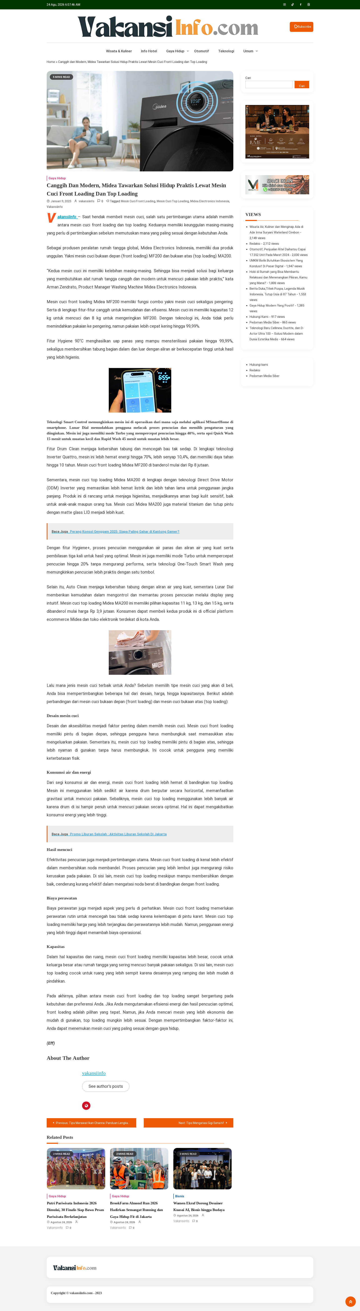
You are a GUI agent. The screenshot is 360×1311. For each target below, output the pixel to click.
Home (51, 62)
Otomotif (201, 51)
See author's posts (106, 1086)
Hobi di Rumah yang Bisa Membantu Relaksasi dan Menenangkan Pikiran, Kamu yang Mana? (278, 277)
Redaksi (255, 244)
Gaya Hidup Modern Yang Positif (272, 305)
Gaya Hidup (175, 51)
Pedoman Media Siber (264, 322)
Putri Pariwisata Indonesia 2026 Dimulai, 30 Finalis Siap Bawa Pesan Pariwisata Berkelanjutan (75, 1210)
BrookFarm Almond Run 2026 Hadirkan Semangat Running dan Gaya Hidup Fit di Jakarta (136, 1210)
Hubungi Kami (259, 317)
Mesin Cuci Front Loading (138, 201)
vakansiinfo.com (81, 1293)
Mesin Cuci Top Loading (173, 201)
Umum (248, 51)
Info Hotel (149, 51)
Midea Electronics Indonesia (209, 201)
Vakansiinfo (55, 206)
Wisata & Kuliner (119, 51)
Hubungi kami (259, 365)
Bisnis (179, 1196)
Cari (248, 78)
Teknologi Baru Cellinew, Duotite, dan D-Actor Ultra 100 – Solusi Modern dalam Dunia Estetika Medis (277, 333)
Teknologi (226, 51)
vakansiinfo (86, 201)
